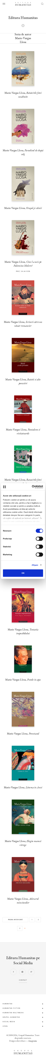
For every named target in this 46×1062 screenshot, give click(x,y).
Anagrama (32, 1040)
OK (23, 573)
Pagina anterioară (15, 919)
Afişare (35, 565)
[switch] (39, 539)
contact (23, 980)
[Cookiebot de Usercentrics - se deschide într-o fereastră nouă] (32, 486)
